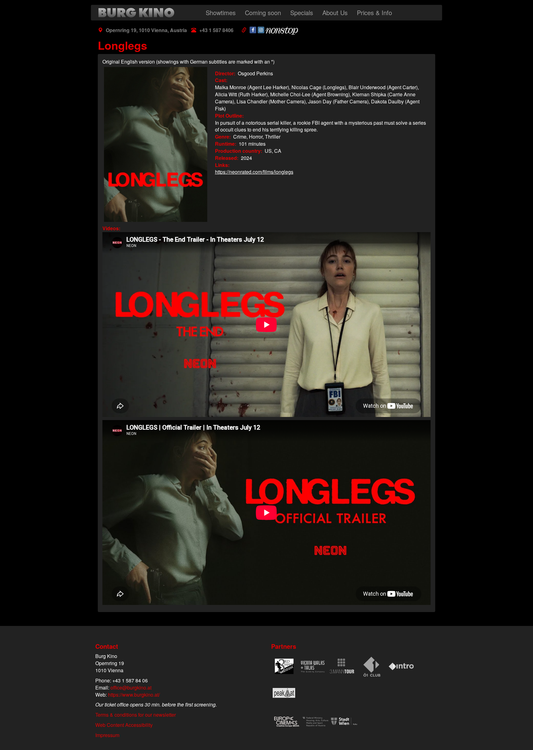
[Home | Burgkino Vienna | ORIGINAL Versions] (138, 12)
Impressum (107, 735)
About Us (335, 12)
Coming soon (263, 12)
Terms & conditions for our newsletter (135, 714)
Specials (301, 12)
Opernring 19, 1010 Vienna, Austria (146, 30)
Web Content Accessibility (124, 724)
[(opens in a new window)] (253, 30)
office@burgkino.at (130, 687)
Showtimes (221, 12)
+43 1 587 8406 (216, 30)
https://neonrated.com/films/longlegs (254, 171)
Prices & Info (374, 12)
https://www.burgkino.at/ (134, 694)
